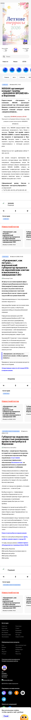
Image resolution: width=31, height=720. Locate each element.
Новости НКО (20, 637)
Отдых (4, 654)
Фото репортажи (21, 645)
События (22, 77)
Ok (16, 693)
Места (18, 651)
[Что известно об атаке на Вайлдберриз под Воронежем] (19, 70)
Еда (3, 645)
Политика (5, 256)
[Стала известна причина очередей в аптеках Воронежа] (5, 70)
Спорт (17, 628)
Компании (18, 632)
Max (4, 693)
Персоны (18, 654)
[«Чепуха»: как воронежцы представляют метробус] (25, 70)
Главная (6, 77)
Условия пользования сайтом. (10, 661)
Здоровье (19, 647)
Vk (10, 693)
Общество (5, 630)
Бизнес (4, 647)
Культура (4, 628)
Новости (5, 61)
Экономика (5, 637)
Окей (6, 716)
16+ (3, 671)
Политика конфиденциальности (11, 659)
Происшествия (6, 634)
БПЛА (24, 61)
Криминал (18, 630)
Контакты (4, 676)
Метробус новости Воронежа (11, 431)
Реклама (4, 673)
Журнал (4, 651)
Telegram (4, 699)
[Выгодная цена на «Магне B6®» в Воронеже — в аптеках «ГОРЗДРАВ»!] (12, 70)
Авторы (18, 634)
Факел (15, 61)
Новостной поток (10, 226)
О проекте (5, 675)
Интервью (5, 632)
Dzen (23, 693)
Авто (14, 77)
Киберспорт (19, 649)
